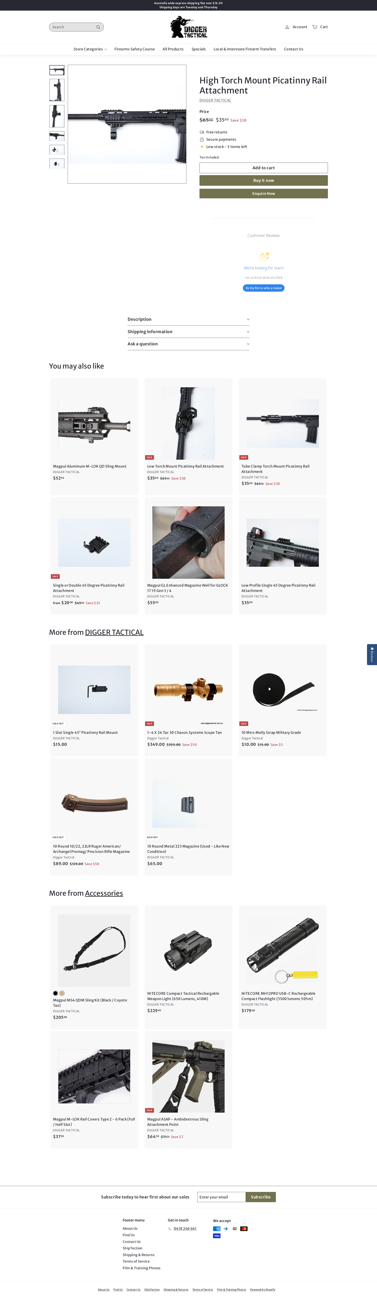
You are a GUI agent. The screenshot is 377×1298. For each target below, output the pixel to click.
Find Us (129, 1235)
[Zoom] (127, 124)
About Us (130, 1228)
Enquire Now (263, 193)
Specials (199, 49)
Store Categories (89, 49)
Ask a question (143, 344)
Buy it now (263, 180)
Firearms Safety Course (134, 49)
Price (204, 111)
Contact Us (294, 49)
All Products (173, 49)
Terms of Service (136, 1261)
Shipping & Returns (139, 1255)
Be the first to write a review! (264, 288)
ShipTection (133, 1248)
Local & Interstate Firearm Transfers (245, 49)
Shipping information (150, 331)
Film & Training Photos (142, 1268)
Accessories (104, 893)
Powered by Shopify (262, 1289)
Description (140, 319)
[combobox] (76, 27)
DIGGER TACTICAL (215, 100)
